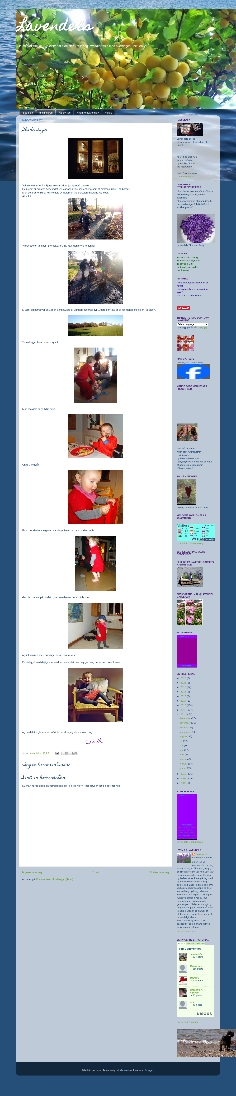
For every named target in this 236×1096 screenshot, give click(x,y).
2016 (184, 691)
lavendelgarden (184, 835)
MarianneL (196, 966)
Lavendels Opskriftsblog (190, 543)
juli (181, 741)
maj (182, 750)
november (185, 723)
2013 (184, 705)
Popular (200, 944)
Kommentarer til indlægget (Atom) (54, 879)
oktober (184, 727)
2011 (183, 714)
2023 (184, 682)
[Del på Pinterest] (76, 753)
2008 (184, 783)
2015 (184, 696)
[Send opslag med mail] (56, 753)
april (182, 754)
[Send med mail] (63, 753)
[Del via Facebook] (73, 753)
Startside (28, 112)
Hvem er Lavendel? (88, 112)
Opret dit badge (196, 363)
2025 (184, 678)
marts (183, 759)
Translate (202, 328)
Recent (190, 944)
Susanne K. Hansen (196, 991)
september (186, 732)
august (184, 736)
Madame (195, 977)
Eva (192, 1002)
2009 (184, 778)
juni (182, 745)
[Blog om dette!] (66, 753)
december (185, 718)
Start (95, 872)
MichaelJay (126, 1070)
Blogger (149, 1070)
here (194, 838)
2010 (184, 774)
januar (183, 768)
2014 (184, 701)
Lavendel (201, 854)
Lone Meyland (182, 363)
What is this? (187, 666)
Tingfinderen (46, 112)
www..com (186, 636)
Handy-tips (64, 112)
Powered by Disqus (187, 1022)
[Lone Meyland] (193, 378)
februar (184, 763)
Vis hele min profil (186, 931)
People (181, 944)
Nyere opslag (32, 872)
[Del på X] (69, 753)
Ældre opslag (159, 872)
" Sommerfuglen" (186, 176)
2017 (184, 687)
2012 (184, 710)
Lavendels (54, 27)
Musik (108, 112)
